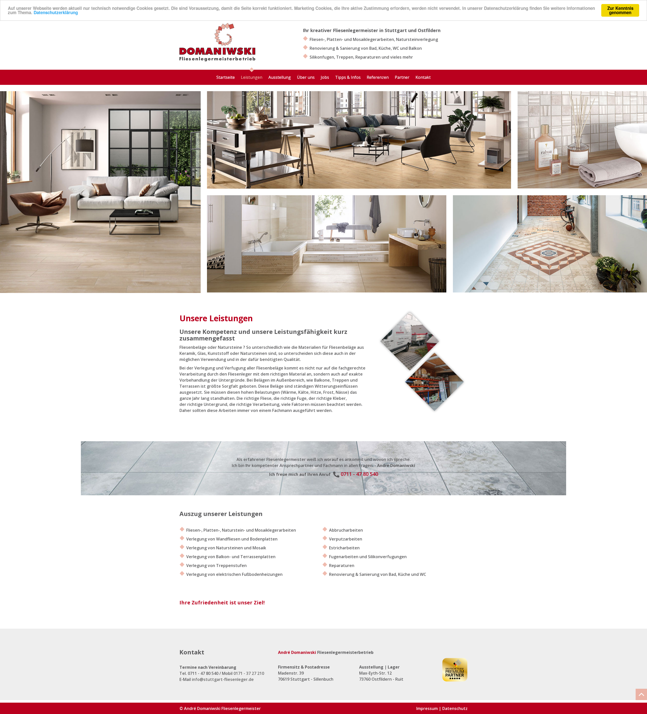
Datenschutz (455, 708)
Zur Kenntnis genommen (620, 10)
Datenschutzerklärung (56, 13)
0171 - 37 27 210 (249, 673)
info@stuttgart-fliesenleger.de (223, 679)
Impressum (427, 708)
